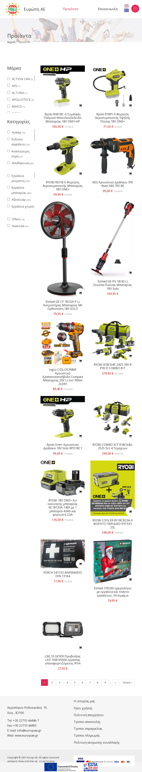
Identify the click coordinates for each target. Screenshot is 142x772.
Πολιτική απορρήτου (89, 715)
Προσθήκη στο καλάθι (80, 105)
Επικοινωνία (108, 9)
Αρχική (11, 42)
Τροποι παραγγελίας (88, 729)
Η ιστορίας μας (84, 701)
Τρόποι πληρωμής (87, 735)
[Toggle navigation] (135, 9)
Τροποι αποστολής (87, 722)
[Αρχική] (13, 9)
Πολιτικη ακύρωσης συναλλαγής (97, 742)
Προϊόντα (70, 9)
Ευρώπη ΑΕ (34, 9)
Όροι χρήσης (83, 708)
